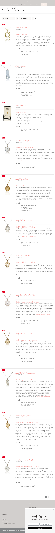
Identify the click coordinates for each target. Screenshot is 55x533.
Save (4, 24)
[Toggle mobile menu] (52, 7)
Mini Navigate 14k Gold (23, 415)
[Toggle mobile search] (49, 7)
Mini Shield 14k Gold (22, 255)
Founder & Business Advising (8, 523)
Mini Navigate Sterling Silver (25, 373)
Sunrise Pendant (21, 28)
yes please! (40, 528)
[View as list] (35, 18)
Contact (4, 519)
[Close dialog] (53, 509)
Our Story (4, 518)
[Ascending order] (17, 18)
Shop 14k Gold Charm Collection (27, 160)
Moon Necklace (20, 105)
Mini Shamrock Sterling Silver (25, 295)
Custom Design (32, 507)
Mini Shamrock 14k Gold (23, 333)
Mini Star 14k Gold (21, 179)
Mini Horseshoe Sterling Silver (25, 460)
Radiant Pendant (21, 66)
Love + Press (5, 521)
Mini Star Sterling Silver (23, 141)
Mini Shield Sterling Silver (24, 220)
